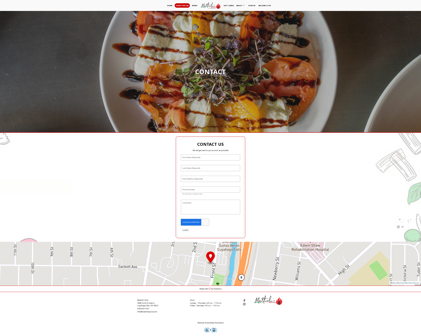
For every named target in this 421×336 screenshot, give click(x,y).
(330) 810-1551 (143, 308)
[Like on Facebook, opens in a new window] (244, 300)
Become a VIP (265, 5)
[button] (240, 5)
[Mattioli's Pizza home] (210, 5)
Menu (194, 5)
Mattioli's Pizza (268, 300)
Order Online (182, 5)
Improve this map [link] (413, 283)
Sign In (251, 5)
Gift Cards (229, 5)
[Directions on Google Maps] (210, 263)
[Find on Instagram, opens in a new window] (244, 304)
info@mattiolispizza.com (147, 311)
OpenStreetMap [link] (403, 283)
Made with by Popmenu (112, 288)
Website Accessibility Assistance (211, 323)
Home (169, 5)
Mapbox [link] (394, 283)
